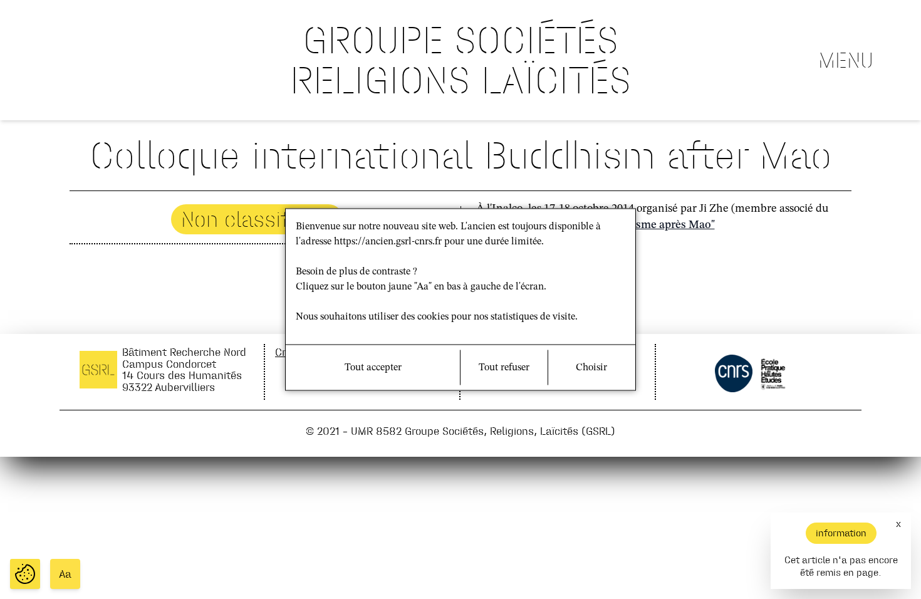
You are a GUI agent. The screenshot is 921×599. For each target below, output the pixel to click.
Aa (65, 574)
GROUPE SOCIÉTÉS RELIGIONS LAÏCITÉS (460, 60)
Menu (845, 60)
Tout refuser (504, 368)
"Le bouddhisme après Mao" (645, 225)
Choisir (591, 368)
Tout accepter (373, 368)
